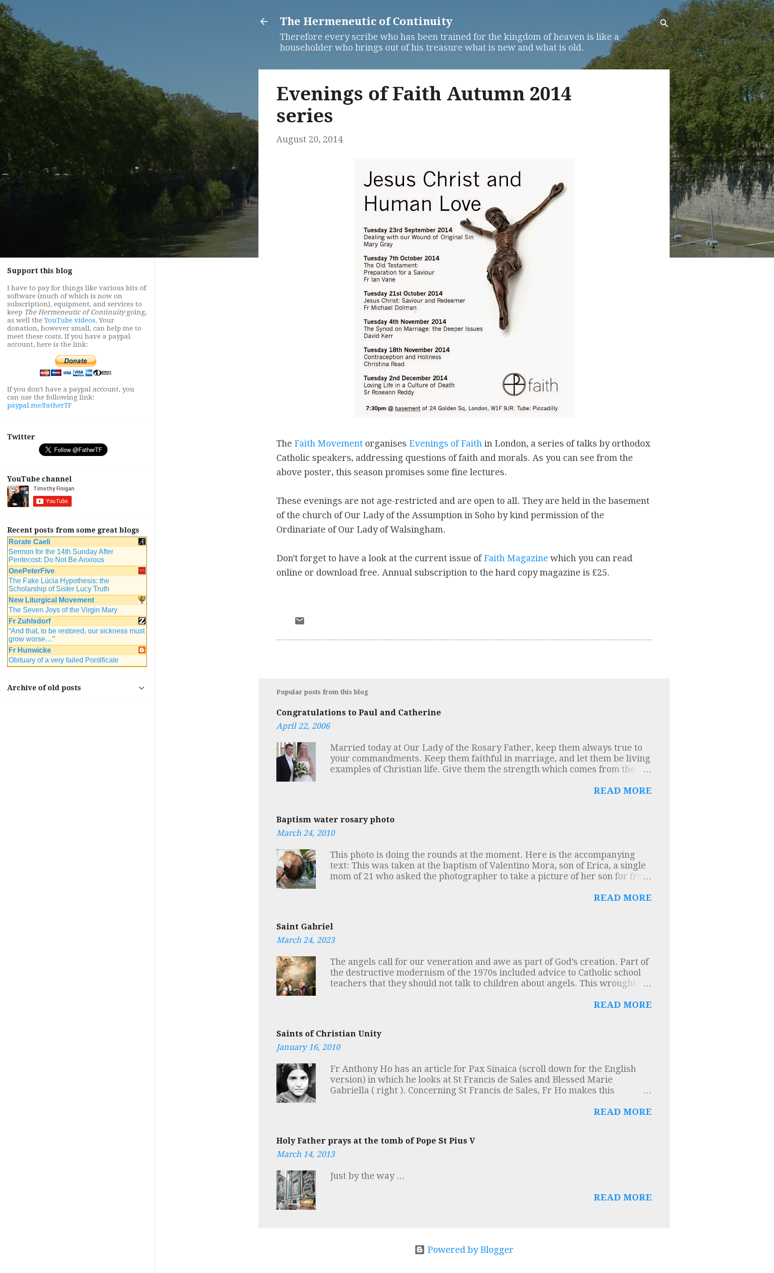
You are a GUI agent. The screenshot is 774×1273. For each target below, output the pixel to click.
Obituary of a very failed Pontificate (64, 660)
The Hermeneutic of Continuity (366, 21)
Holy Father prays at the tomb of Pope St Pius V (375, 1140)
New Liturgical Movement (51, 600)
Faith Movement (328, 443)
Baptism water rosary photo (335, 819)
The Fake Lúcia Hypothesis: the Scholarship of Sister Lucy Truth (59, 585)
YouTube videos (69, 320)
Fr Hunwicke (30, 650)
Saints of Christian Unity (328, 1033)
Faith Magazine (516, 558)
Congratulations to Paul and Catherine (358, 712)
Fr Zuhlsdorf (30, 621)
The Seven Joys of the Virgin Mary (63, 610)
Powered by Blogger (469, 1249)
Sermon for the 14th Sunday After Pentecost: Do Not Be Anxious (61, 555)
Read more (622, 790)
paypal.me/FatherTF (39, 405)
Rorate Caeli (29, 542)
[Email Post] (299, 623)
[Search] (664, 24)
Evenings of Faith (445, 443)
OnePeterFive (32, 571)
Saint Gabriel (304, 926)
